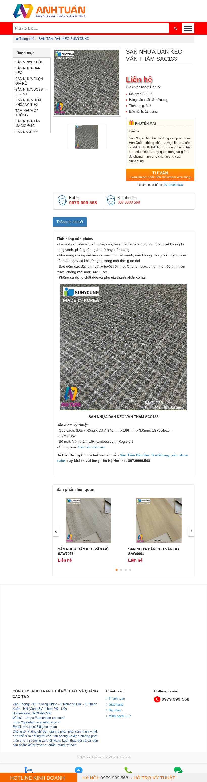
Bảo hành (115, 710)
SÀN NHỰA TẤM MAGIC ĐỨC (28, 123)
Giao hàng (116, 704)
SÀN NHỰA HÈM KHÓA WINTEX (28, 102)
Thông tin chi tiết (69, 222)
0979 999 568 (173, 185)
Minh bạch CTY (120, 716)
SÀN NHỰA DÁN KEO (27, 70)
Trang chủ (26, 39)
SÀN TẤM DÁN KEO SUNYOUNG (64, 39)
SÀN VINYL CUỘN (29, 62)
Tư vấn (160, 175)
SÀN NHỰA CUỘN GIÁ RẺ (29, 81)
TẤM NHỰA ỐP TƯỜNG (27, 113)
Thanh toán (117, 698)
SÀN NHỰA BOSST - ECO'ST (31, 92)
